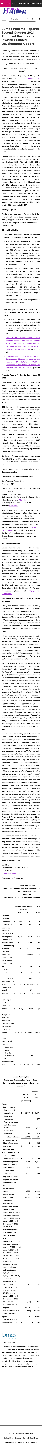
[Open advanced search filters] (33, 19)
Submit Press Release (12, 1438)
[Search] (28, 19)
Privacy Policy (31, 1442)
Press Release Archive (24, 1433)
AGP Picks (5, 3)
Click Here (23, 500)
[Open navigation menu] (4, 19)
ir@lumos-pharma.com (10, 873)
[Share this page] (39, 19)
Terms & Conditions (30, 1438)
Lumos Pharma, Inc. (29, 78)
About (11, 1433)
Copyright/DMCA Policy (14, 1442)
